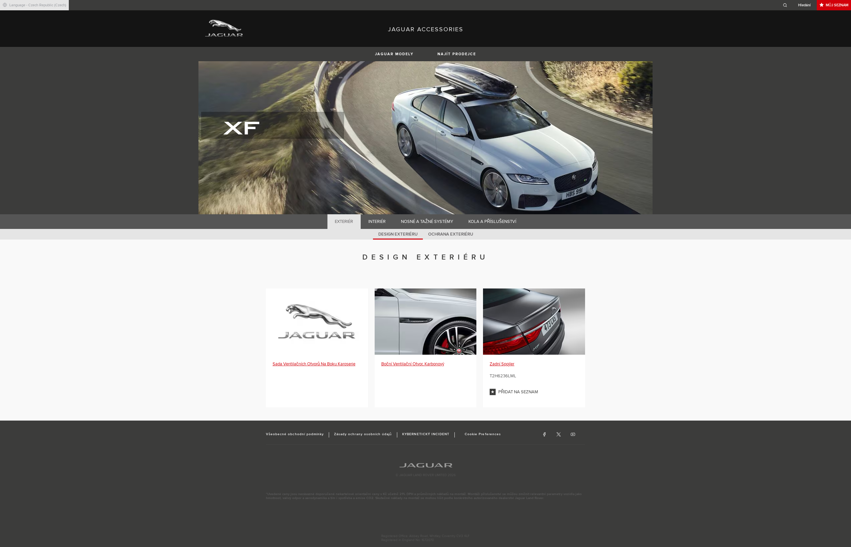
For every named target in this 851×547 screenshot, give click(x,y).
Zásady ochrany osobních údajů (363, 434)
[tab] (344, 221)
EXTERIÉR (344, 221)
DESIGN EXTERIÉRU (398, 234)
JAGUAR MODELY (394, 54)
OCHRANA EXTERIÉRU (450, 234)
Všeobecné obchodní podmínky (295, 434)
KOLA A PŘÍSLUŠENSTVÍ (492, 221)
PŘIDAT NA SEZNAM (518, 392)
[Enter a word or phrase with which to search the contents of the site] (799, 5)
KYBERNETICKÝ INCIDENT (425, 434)
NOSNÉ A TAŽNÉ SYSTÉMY (427, 221)
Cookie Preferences (483, 434)
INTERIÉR (377, 221)
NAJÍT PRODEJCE (456, 54)
